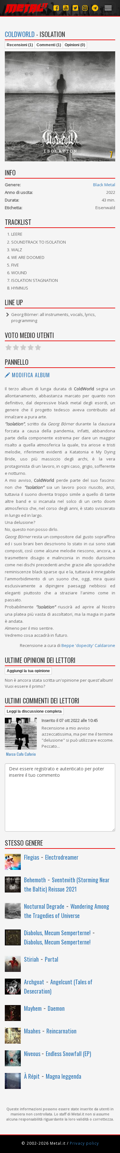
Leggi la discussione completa (34, 711)
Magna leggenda (63, 1076)
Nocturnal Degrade (44, 906)
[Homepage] (26, 8)
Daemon (56, 1008)
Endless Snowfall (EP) (68, 1053)
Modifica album (30, 375)
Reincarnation (61, 1031)
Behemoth (35, 880)
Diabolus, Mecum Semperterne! (57, 933)
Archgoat (34, 982)
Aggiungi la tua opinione (28, 671)
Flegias (31, 857)
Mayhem (33, 1008)
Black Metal (104, 184)
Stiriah (31, 959)
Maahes (32, 1031)
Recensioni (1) (20, 45)
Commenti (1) (48, 45)
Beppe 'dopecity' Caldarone (88, 645)
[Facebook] (56, 8)
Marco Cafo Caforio (21, 754)
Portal (51, 959)
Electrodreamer (61, 857)
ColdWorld (20, 34)
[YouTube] (65, 8)
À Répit (32, 1076)
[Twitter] (75, 8)
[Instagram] (95, 8)
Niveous (33, 1053)
